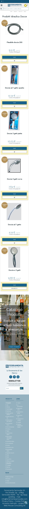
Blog (7, 473)
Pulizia (8, 445)
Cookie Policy (20, 501)
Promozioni (9, 469)
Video (7, 480)
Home (18, 403)
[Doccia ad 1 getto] (14, 211)
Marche (8, 467)
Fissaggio (8, 465)
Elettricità (8, 411)
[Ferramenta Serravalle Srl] (14, 366)
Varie (7, 457)
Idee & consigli (9, 476)
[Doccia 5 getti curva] (14, 166)
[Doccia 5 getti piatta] (14, 120)
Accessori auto (9, 447)
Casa (7, 455)
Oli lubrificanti (9, 443)
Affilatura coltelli (10, 461)
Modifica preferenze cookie (20, 426)
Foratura (8, 429)
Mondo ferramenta (10, 482)
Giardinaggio (9, 409)
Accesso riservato (9, 503)
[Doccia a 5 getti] (14, 257)
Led (7, 405)
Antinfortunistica (10, 441)
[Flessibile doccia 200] (14, 29)
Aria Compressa (10, 427)
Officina (8, 407)
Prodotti (9, 399)
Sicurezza (8, 459)
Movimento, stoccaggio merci (9, 438)
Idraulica (8, 463)
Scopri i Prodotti (14, 346)
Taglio (7, 431)
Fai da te (8, 478)
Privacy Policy (8, 501)
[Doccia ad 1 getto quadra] (14, 75)
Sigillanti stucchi (10, 453)
